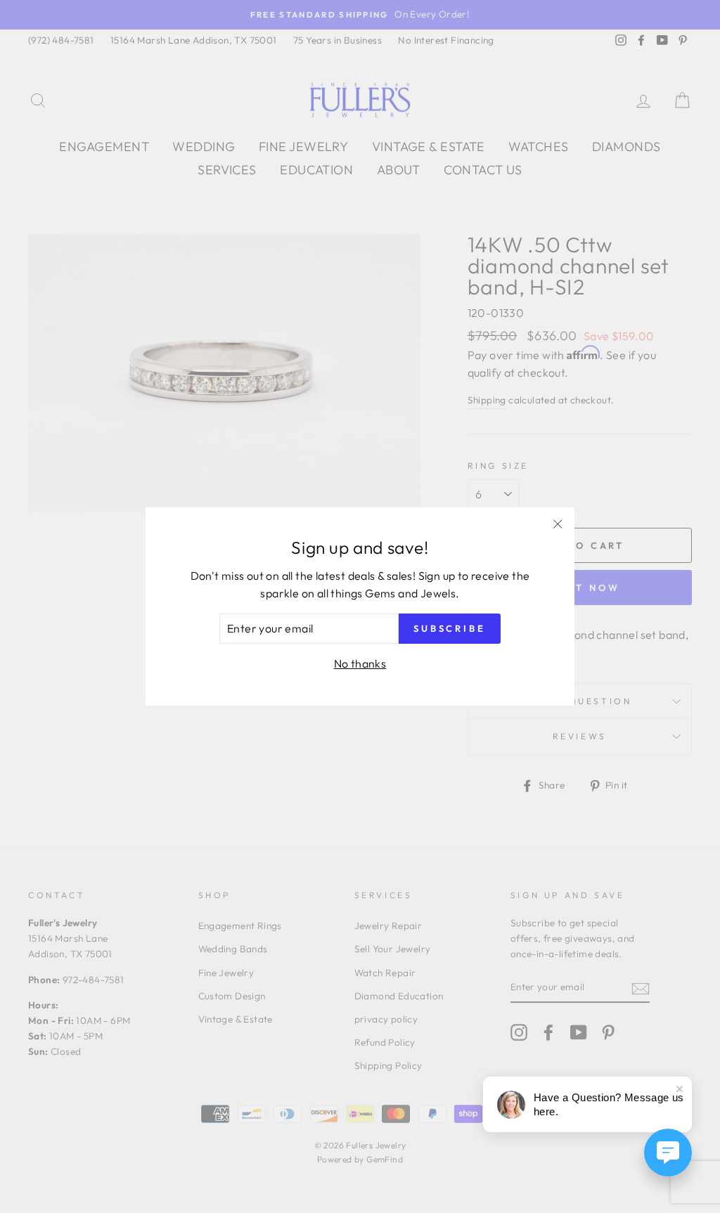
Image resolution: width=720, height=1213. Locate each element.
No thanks (360, 663)
